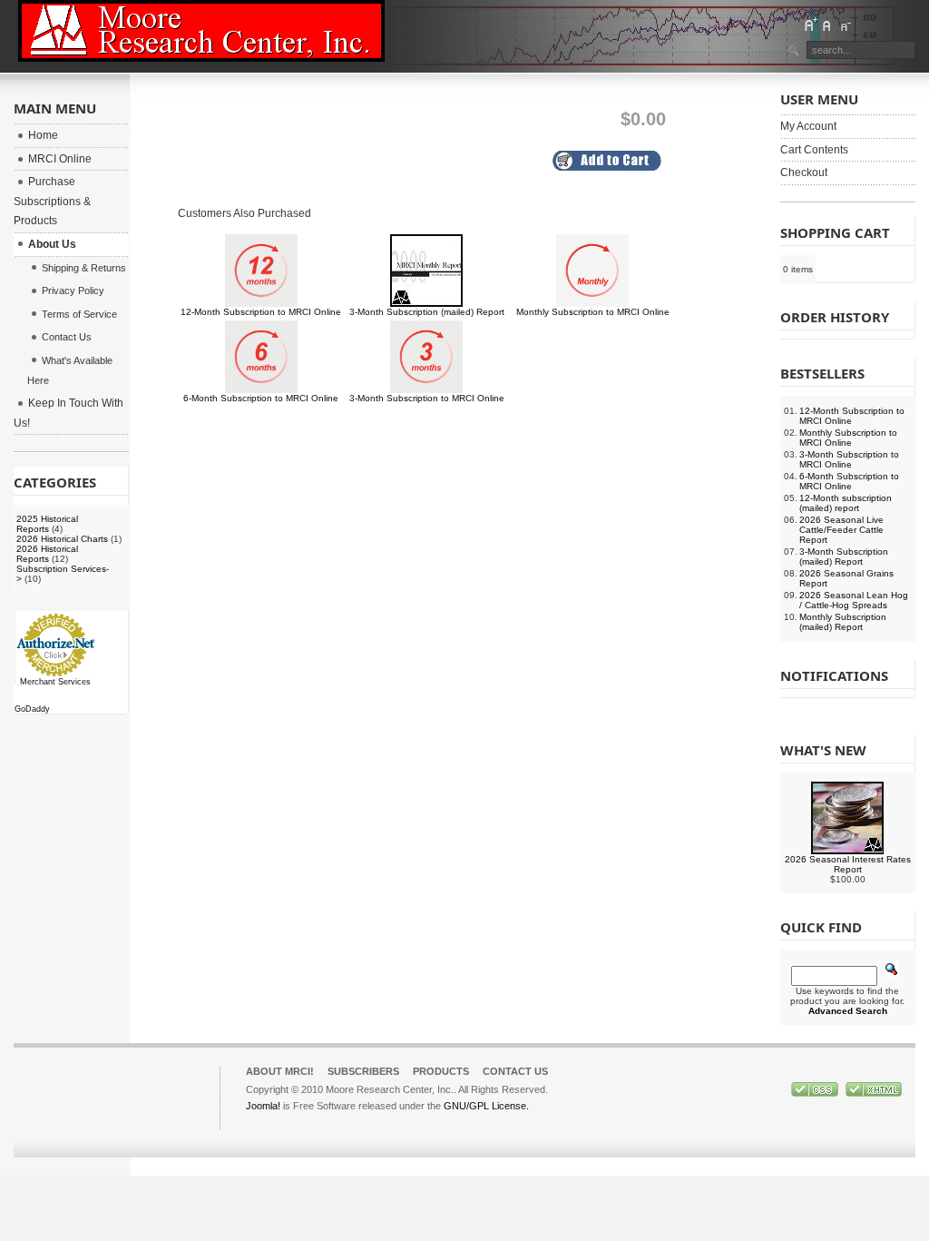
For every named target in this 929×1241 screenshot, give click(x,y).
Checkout (803, 172)
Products (441, 1071)
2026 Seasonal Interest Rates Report (848, 864)
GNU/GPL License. (486, 1105)
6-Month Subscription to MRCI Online (260, 398)
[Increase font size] (810, 24)
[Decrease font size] (844, 24)
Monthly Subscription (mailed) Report (842, 622)
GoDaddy (32, 709)
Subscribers (363, 1071)
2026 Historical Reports (47, 554)
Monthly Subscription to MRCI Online (593, 312)
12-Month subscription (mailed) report (845, 503)
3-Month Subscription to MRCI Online (426, 398)
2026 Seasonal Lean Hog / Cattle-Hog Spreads (853, 600)
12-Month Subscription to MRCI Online (261, 312)
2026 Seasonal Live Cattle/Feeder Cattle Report (841, 530)
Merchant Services (55, 681)
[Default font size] (827, 24)
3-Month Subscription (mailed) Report (426, 312)
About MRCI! (280, 1071)
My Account (808, 126)
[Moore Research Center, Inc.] (201, 31)
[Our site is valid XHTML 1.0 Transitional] (874, 1093)
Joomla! (263, 1105)
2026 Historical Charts (62, 539)
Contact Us (515, 1071)
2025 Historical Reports (47, 524)
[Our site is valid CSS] (816, 1093)
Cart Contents (814, 149)
